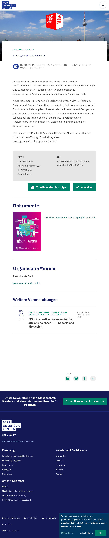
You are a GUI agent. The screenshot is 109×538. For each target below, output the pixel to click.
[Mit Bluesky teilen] (76, 378)
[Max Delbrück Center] (9, 8)
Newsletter (61, 456)
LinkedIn (60, 460)
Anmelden (87, 187)
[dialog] (84, 525)
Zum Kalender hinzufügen (51, 187)
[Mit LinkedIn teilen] (67, 378)
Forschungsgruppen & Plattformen (17, 456)
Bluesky (59, 469)
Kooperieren (7, 465)
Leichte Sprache (49, 518)
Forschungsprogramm (12, 460)
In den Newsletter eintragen (82, 401)
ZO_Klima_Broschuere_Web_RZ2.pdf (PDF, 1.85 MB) (70, 217)
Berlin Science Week (23, 49)
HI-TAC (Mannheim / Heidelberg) (16, 500)
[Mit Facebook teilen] (84, 378)
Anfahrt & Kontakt (13, 480)
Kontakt (5, 486)
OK (100, 533)
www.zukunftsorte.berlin (26, 283)
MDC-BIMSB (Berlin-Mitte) (14, 495)
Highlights (6, 469)
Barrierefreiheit (30, 518)
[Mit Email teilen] (93, 378)
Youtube (59, 474)
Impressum (7, 524)
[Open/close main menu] (102, 5)
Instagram (60, 465)
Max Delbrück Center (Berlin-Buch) (17, 491)
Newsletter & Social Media (71, 450)
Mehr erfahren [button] (67, 533)
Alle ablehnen (86, 533)
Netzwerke (7, 474)
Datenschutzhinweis (11, 518)
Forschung (8, 450)
